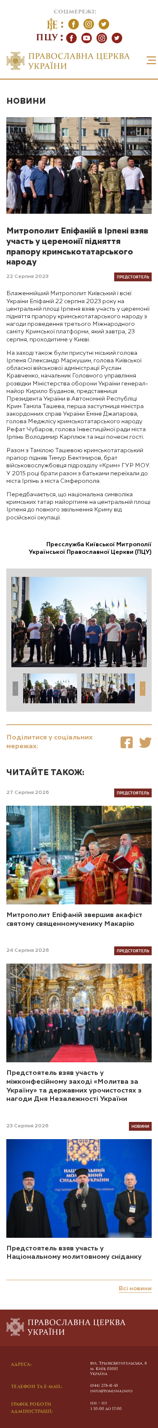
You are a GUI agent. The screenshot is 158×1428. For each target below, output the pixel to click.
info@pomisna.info (111, 1391)
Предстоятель (133, 277)
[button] (142, 688)
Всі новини (135, 1289)
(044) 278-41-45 (104, 1386)
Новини (26, 101)
